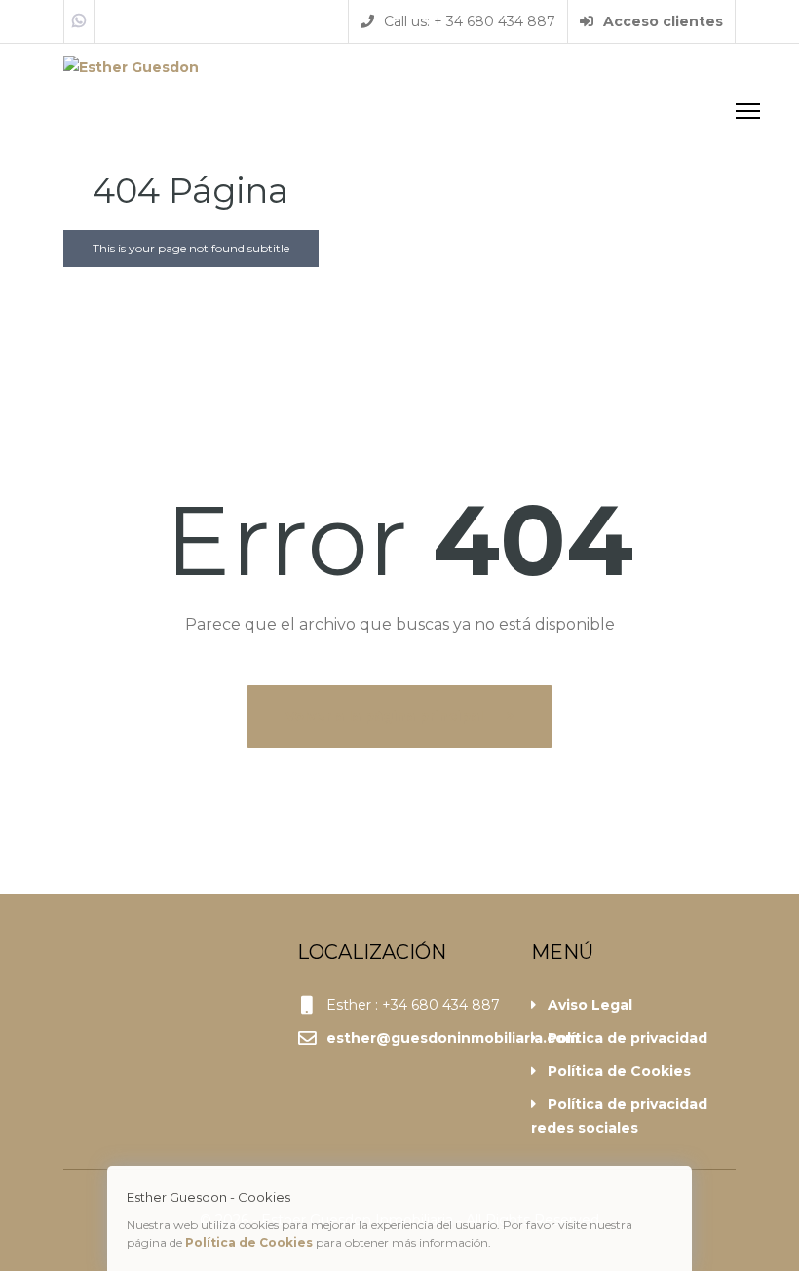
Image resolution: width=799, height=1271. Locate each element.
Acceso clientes (661, 21)
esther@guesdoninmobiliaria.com (452, 1038)
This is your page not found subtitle (191, 248)
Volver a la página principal (386, 716)
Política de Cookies (619, 1071)
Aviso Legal (590, 1005)
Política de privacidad (627, 1038)
